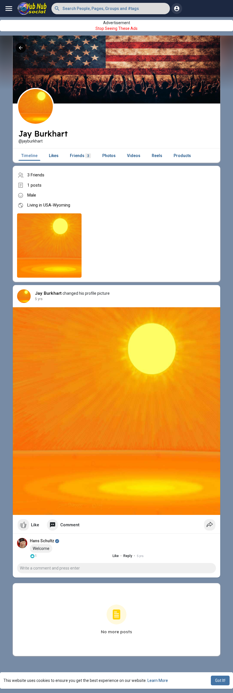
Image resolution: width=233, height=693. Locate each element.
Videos (133, 155)
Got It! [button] (220, 680)
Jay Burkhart (48, 293)
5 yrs (39, 299)
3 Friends (35, 175)
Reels (157, 155)
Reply (127, 556)
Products (182, 155)
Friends (79, 155)
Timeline (29, 155)
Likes (54, 155)
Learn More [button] (157, 680)
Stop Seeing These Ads (116, 28)
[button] (110, 8)
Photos (109, 155)
